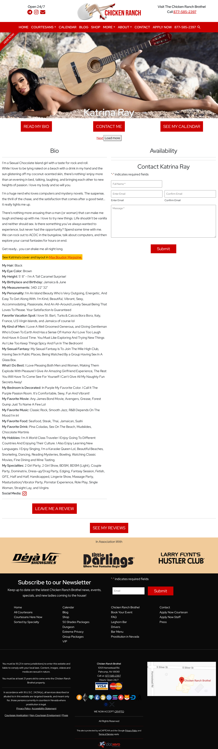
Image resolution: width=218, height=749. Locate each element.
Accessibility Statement (44, 708)
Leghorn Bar (119, 622)
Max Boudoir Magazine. (65, 257)
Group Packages (73, 636)
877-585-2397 (184, 12)
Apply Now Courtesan (174, 612)
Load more (112, 138)
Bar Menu (117, 632)
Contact (165, 607)
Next (100, 138)
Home (18, 607)
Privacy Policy (23, 708)
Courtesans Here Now (28, 617)
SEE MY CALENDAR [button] (181, 126)
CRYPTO (119, 711)
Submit (163, 248)
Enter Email (117, 200)
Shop (66, 617)
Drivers (115, 627)
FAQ (114, 617)
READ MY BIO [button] (36, 126)
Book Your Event (121, 612)
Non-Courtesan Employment (45, 715)
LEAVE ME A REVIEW (54, 508)
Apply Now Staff (170, 617)
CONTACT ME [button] (109, 126)
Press (163, 622)
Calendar (68, 607)
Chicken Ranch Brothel (125, 607)
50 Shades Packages (76, 622)
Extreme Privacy (73, 632)
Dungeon (68, 627)
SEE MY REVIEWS (109, 527)
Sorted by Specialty (26, 622)
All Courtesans (23, 612)
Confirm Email (173, 200)
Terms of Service (106, 734)
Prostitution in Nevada (125, 636)
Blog (65, 612)
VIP (65, 641)
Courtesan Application (16, 715)
